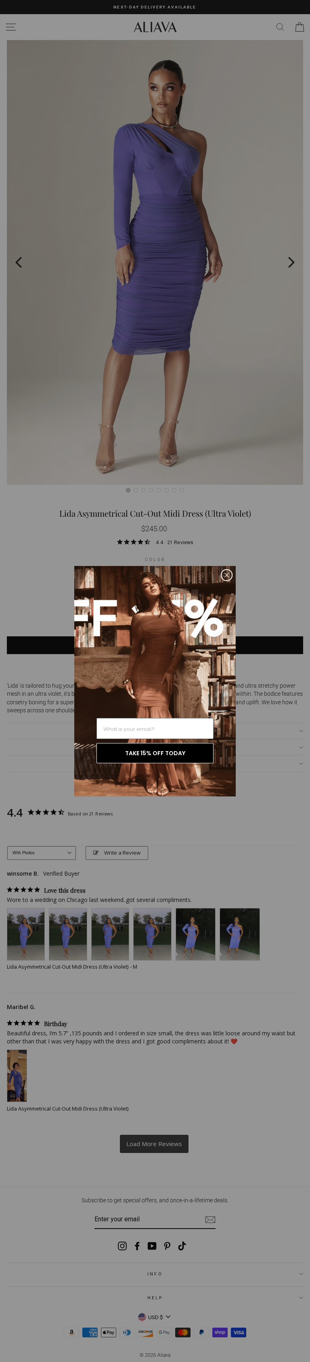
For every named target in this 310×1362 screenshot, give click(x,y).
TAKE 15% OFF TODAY (155, 753)
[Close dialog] (227, 575)
